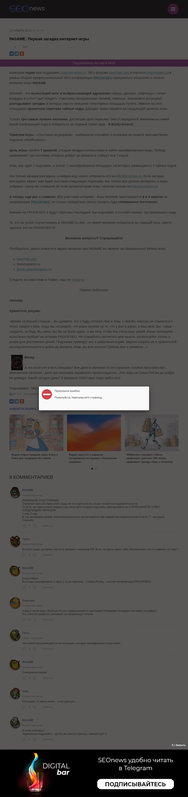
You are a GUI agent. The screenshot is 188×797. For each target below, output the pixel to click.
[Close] (149, 386)
